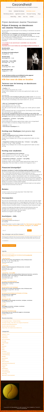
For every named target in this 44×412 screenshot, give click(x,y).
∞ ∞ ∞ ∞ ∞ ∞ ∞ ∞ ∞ (8, 256)
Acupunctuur (5, 337)
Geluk (3, 349)
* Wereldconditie (6, 258)
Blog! (39, 13)
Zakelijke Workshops (19, 11)
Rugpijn (3, 366)
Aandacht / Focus (5, 334)
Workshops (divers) (8, 13)
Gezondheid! (22, 4)
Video (19, 16)
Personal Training (31, 13)
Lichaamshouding (6, 354)
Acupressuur (5, 335)
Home (10, 11)
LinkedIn (35, 225)
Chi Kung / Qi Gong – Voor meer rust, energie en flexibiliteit (15, 322)
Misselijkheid (5, 358)
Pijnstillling (4, 365)
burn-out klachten (6, 339)
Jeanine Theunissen (7, 219)
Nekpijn (3, 359)
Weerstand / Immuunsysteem (8, 375)
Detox (3, 347)
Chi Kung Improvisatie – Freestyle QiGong (11, 321)
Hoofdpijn (4, 351)
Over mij (25, 16)
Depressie (4, 346)
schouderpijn (5, 368)
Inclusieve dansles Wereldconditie (9, 324)
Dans (3, 344)
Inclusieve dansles (6, 353)
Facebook (21, 225)
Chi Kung (4, 341)
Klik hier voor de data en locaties (17, 79)
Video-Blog (13, 16)
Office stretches (5, 361)
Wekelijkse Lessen (30, 11)
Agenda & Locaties (20, 13)
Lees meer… (4, 263)
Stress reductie (5, 370)
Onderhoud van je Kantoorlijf (8, 363)
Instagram (28, 225)
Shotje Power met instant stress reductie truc (12, 327)
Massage (4, 356)
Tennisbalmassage (6, 371)
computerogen (5, 342)
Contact (32, 16)
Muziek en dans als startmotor (8, 326)
